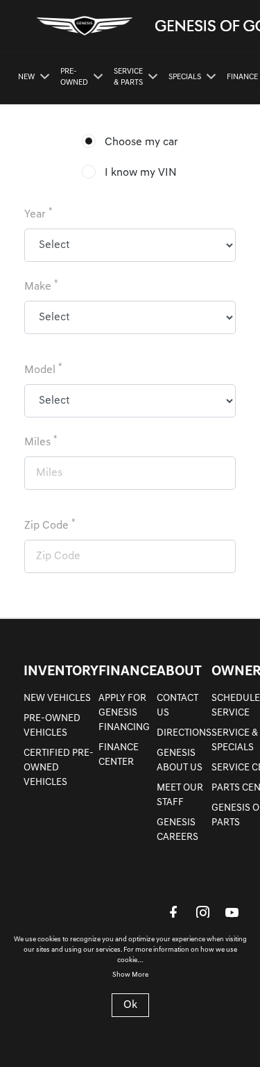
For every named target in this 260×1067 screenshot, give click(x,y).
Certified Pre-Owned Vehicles (59, 768)
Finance (127, 672)
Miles (41, 441)
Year (38, 213)
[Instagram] (202, 912)
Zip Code (50, 524)
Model (43, 369)
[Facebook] (173, 912)
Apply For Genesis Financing (124, 713)
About (179, 672)
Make (41, 285)
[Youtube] (231, 912)
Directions (184, 733)
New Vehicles (57, 698)
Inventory (61, 672)
